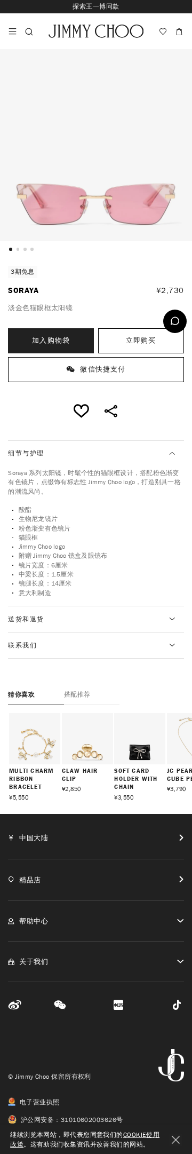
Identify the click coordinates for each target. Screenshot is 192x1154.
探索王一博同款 (96, 6)
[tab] (95, 454)
